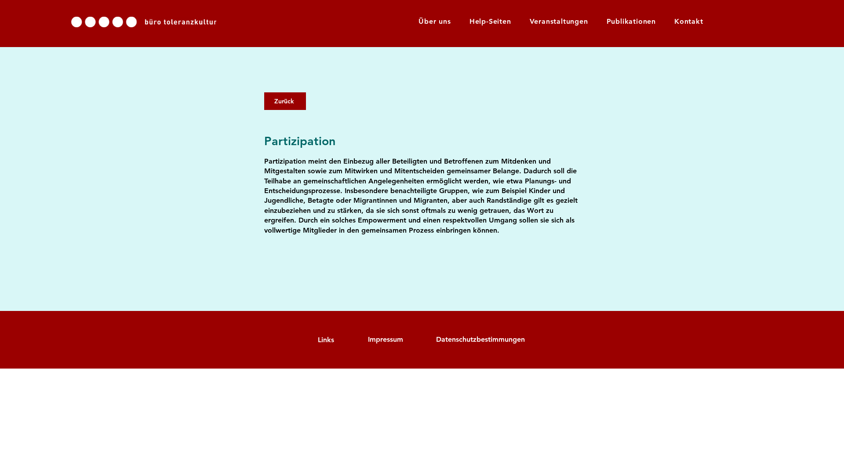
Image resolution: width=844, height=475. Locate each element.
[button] (490, 21)
